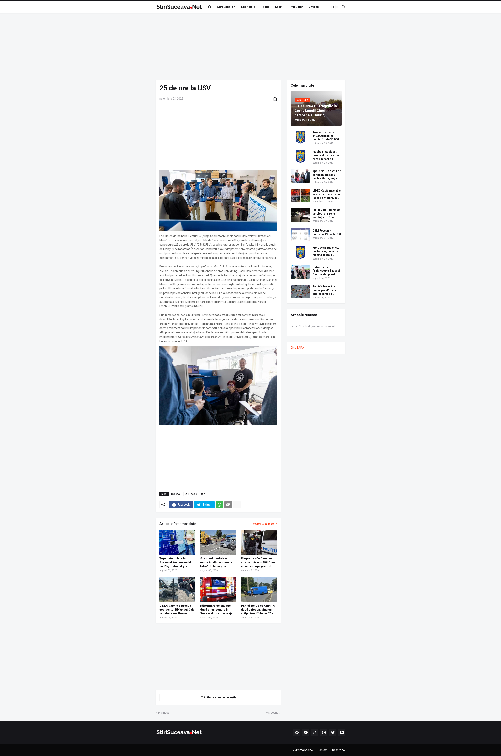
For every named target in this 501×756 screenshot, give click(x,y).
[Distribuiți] (273, 98)
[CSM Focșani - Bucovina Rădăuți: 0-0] (300, 234)
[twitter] (332, 732)
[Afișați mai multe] (237, 504)
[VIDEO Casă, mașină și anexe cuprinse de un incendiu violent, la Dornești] (300, 195)
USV (203, 494)
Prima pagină (304, 749)
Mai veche (272, 712)
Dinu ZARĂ (297, 347)
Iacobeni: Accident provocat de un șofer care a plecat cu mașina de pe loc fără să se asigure (326, 155)
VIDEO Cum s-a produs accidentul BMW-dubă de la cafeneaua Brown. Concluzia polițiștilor (177, 609)
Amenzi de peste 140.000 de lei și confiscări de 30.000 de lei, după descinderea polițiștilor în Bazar (326, 136)
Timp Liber (295, 7)
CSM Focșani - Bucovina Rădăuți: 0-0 (327, 232)
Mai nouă (163, 712)
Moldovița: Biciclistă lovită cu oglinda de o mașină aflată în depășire (326, 251)
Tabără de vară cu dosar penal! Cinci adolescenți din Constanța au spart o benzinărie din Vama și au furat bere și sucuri (326, 290)
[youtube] (305, 732)
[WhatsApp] (219, 504)
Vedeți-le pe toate (263, 523)
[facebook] (296, 732)
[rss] (341, 732)
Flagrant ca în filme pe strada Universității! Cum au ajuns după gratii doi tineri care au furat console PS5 (258, 562)
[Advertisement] (250, 46)
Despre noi (338, 749)
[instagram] (323, 732)
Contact (322, 749)
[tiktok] (314, 732)
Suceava (176, 494)
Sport (278, 7)
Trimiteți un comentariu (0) (218, 697)
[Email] (228, 504)
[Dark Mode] (335, 7)
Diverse (313, 7)
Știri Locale (225, 7)
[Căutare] (342, 7)
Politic (265, 7)
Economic (248, 7)
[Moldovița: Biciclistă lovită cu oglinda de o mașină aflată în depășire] (300, 252)
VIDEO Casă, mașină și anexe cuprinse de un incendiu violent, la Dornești (327, 194)
